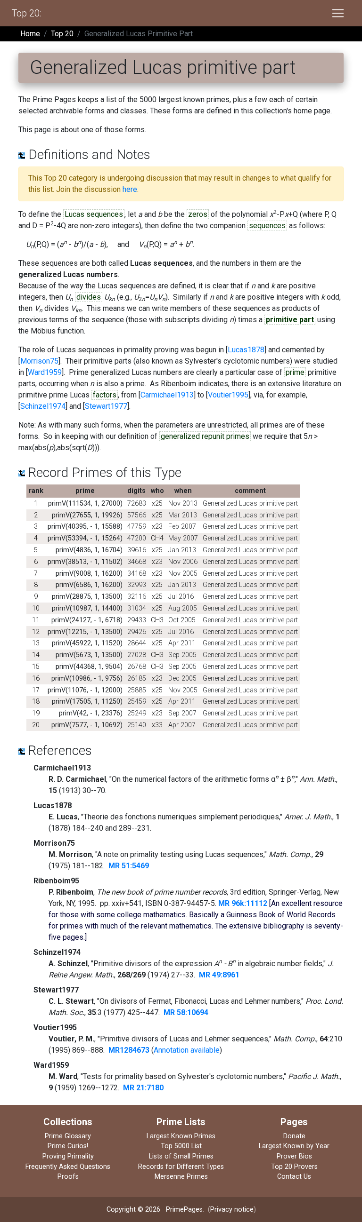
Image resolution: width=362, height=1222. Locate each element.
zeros (197, 214)
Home (30, 33)
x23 (157, 527)
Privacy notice (232, 1210)
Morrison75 (39, 361)
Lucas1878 (246, 349)
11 (36, 620)
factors (104, 394)
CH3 (157, 620)
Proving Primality (68, 1156)
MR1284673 (128, 1050)
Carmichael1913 (167, 394)
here (130, 189)
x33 (157, 725)
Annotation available (187, 1050)
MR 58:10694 (186, 1012)
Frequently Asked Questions (67, 1167)
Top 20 (62, 33)
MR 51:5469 (128, 865)
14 (36, 655)
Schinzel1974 (43, 406)
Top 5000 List (181, 1146)
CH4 (157, 538)
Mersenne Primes (181, 1177)
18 (36, 702)
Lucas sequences (94, 214)
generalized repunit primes (205, 436)
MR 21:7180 (143, 1087)
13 (36, 643)
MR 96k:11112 (242, 903)
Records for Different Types (181, 1167)
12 (36, 632)
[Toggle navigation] (338, 13)
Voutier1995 (228, 394)
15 (36, 667)
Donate (294, 1136)
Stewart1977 (106, 406)
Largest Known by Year (294, 1146)
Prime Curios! (68, 1146)
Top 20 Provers (294, 1167)
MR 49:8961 (219, 974)
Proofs (68, 1177)
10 (36, 608)
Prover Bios (294, 1156)
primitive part (290, 319)
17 (36, 690)
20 (36, 725)
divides (88, 297)
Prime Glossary (68, 1136)
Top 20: (26, 13)
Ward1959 (45, 372)
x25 (157, 504)
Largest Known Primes (181, 1136)
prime (295, 372)
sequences (267, 225)
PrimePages (184, 1210)
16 (36, 678)
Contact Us (294, 1177)
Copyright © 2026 (133, 1210)
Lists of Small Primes (181, 1156)
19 (36, 713)
